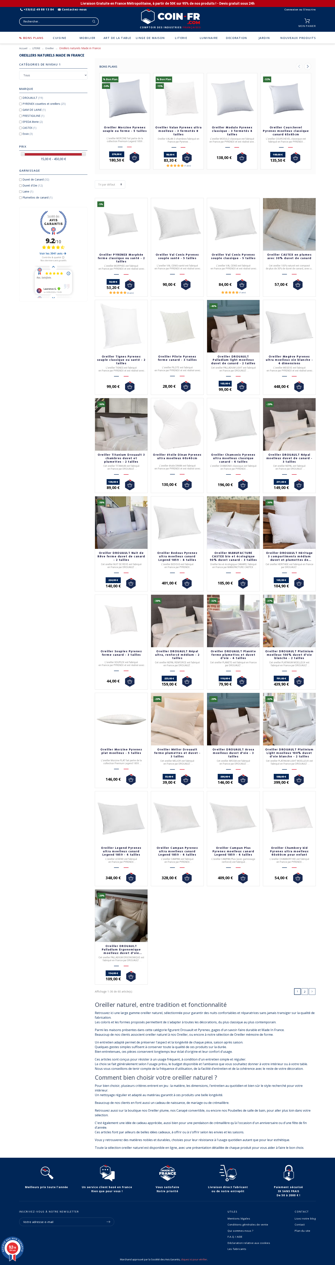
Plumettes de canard (37, 197)
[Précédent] (299, 66)
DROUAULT (32, 98)
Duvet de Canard (35, 179)
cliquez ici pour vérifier (194, 1259)
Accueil (23, 48)
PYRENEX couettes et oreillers (44, 104)
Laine (27, 191)
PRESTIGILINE (33, 116)
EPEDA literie (32, 122)
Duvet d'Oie (32, 185)
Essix (27, 134)
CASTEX (29, 128)
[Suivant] (307, 66)
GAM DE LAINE (34, 110)
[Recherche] (94, 21)
